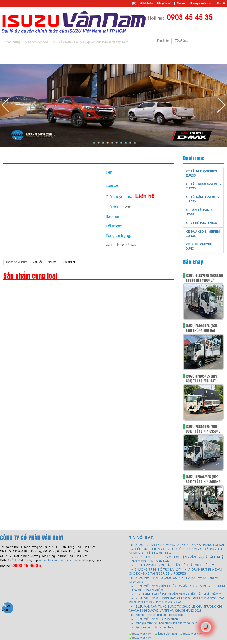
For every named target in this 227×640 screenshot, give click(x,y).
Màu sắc (37, 262)
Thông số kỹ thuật (16, 262)
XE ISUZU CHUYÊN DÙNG (64, 59)
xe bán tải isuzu (49, 560)
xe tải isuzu (68, 560)
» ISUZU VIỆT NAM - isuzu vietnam (155, 619)
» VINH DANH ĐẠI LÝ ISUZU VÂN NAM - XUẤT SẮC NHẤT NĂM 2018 (178, 594)
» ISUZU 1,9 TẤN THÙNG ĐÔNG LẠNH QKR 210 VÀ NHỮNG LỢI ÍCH (177, 544)
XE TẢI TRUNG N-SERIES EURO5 (66, 49)
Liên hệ (220, 3)
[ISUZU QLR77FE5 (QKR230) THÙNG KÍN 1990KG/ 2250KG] (203, 301)
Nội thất (52, 262)
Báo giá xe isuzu (200, 3)
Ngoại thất (69, 262)
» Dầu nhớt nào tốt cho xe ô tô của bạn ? (158, 614)
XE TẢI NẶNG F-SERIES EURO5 (111, 49)
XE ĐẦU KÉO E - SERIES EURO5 (22, 59)
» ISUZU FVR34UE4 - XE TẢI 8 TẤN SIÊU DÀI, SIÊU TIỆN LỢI (173, 565)
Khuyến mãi (164, 3)
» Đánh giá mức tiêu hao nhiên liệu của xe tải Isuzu (164, 623)
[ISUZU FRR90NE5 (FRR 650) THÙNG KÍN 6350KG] (203, 452)
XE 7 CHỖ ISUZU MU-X (186, 49)
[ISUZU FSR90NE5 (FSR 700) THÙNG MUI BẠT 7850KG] (203, 351)
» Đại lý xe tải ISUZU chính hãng (152, 627)
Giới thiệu (146, 3)
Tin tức (181, 3)
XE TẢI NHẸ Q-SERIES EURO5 (21, 49)
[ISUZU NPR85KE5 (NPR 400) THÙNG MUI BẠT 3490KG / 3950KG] (203, 402)
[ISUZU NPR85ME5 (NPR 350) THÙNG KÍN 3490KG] (203, 503)
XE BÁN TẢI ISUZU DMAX (151, 49)
